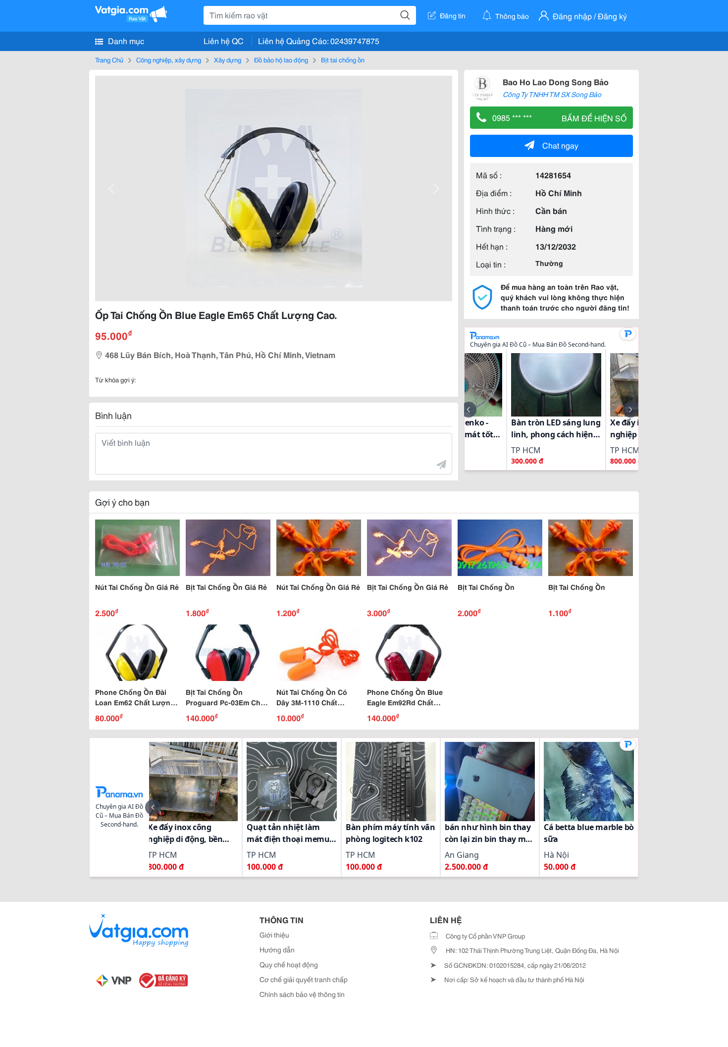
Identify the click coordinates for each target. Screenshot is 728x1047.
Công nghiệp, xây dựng (168, 59)
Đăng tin (453, 15)
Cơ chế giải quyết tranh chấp (304, 979)
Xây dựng (227, 59)
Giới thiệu (274, 935)
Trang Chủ (109, 59)
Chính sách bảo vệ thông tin (302, 994)
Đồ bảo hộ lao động (281, 59)
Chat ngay (560, 145)
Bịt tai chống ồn (342, 59)
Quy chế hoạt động (289, 964)
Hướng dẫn (277, 949)
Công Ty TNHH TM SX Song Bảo (552, 94)
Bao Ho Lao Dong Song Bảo (556, 81)
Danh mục (125, 40)
